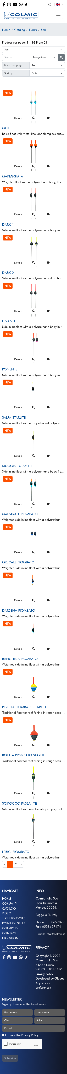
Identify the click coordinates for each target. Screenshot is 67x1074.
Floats (33, 30)
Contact (9, 933)
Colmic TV (10, 928)
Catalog (19, 30)
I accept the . (21, 1035)
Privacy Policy (29, 1035)
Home (6, 30)
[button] (58, 15)
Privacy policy (44, 974)
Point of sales (13, 923)
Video (6, 913)
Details (18, 118)
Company (9, 903)
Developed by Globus (50, 978)
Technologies (13, 918)
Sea (43, 30)
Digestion (10, 938)
